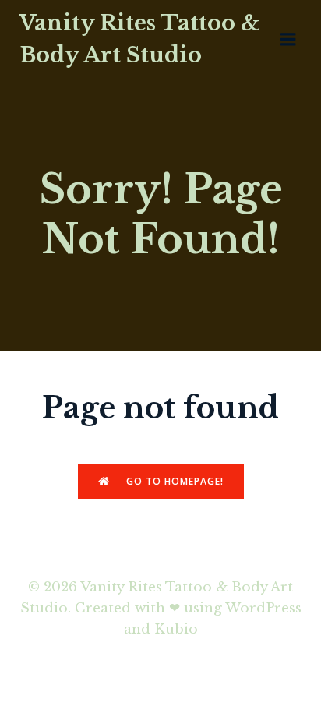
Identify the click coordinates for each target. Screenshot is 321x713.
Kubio (176, 629)
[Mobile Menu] (288, 39)
